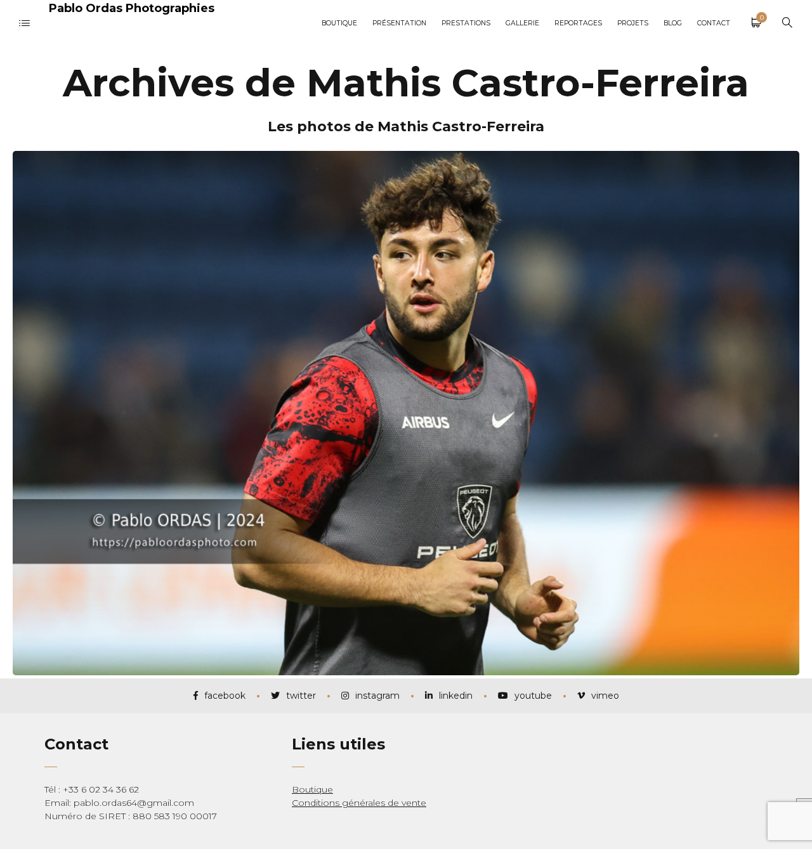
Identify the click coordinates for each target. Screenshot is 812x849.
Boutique (312, 789)
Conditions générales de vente (359, 802)
